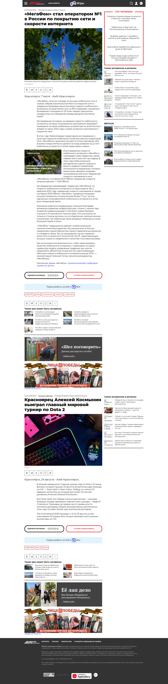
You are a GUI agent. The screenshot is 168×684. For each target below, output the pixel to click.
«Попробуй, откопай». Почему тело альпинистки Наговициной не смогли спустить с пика (128, 114)
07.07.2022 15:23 (30, 10)
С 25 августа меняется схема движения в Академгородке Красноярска (46, 575)
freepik (27, 467)
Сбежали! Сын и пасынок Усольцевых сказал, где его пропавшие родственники (129, 402)
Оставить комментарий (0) (84, 275)
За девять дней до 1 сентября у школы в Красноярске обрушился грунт (123, 38)
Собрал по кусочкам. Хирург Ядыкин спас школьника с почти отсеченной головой (129, 418)
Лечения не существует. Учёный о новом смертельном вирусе (127, 80)
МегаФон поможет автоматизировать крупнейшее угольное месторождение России (87, 322)
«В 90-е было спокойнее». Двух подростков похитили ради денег (128, 89)
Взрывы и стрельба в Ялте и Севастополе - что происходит (126, 127)
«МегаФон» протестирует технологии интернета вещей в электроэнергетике (47, 314)
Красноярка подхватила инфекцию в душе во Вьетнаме (124, 48)
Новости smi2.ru (32, 388)
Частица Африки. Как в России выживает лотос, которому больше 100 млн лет (128, 73)
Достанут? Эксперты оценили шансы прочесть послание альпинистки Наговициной (129, 434)
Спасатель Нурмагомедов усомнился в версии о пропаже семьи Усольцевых (124, 18)
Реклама (55, 641)
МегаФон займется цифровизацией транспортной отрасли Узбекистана (86, 314)
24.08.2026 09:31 (30, 396)
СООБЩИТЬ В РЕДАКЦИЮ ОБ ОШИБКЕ (87, 641)
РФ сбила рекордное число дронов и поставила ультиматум (128, 152)
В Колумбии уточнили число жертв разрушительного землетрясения (127, 160)
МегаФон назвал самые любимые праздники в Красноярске (48, 329)
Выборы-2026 (66, 641)
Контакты (45, 641)
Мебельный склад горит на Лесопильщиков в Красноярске (123, 28)
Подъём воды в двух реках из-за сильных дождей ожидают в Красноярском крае (123, 58)
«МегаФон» (28, 84)
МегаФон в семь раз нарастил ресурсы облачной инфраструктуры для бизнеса (46, 322)
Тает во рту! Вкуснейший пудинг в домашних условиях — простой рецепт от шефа (128, 410)
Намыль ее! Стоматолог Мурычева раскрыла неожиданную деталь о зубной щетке (128, 443)
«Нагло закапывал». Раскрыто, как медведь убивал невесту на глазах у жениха (128, 98)
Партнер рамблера (63, 675)
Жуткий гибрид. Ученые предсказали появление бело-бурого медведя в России (129, 426)
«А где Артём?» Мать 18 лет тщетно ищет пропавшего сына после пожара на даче (128, 106)
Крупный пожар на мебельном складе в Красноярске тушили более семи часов (47, 567)
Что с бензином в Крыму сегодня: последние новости (127, 135)
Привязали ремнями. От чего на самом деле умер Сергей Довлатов (127, 144)
